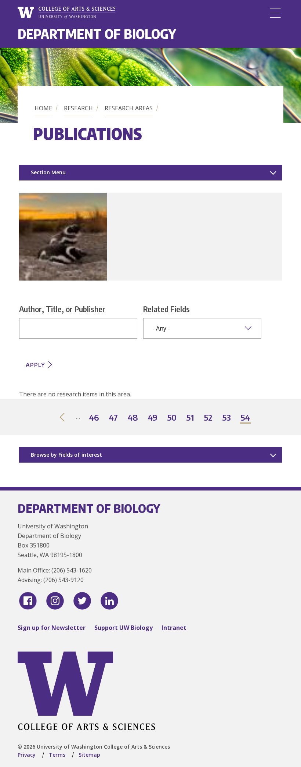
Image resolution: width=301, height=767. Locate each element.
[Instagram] (55, 601)
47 (114, 418)
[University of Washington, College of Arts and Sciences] (66, 13)
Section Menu (48, 172)
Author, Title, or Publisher (62, 309)
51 (190, 418)
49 (153, 418)
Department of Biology (97, 33)
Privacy (27, 754)
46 (94, 418)
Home (43, 108)
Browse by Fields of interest (66, 454)
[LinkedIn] (109, 601)
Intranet (174, 628)
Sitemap (89, 754)
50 (172, 418)
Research (78, 108)
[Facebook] (28, 601)
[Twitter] (82, 601)
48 (133, 418)
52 (208, 418)
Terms (57, 754)
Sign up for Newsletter (52, 628)
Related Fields (166, 309)
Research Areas (129, 108)
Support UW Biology (123, 628)
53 (227, 418)
